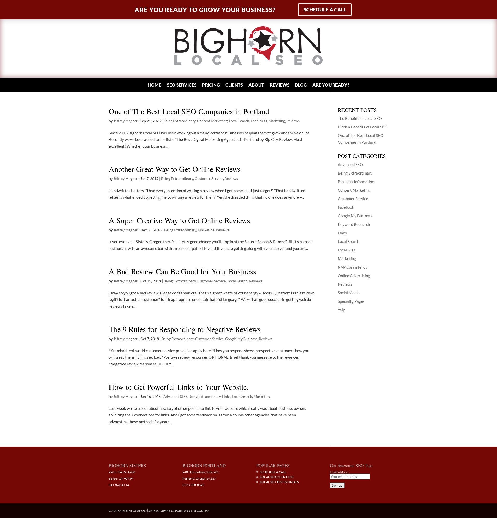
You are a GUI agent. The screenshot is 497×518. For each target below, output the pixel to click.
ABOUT (256, 85)
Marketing (276, 121)
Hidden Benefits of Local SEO (363, 127)
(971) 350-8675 (193, 485)
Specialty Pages (351, 301)
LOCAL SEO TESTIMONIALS (279, 482)
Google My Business (241, 338)
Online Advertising (354, 275)
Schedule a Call (325, 9)
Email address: (339, 472)
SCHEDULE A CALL (273, 472)
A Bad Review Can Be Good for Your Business (182, 271)
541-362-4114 (119, 485)
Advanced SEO (175, 396)
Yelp (341, 309)
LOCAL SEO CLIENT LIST (277, 477)
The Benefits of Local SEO (360, 118)
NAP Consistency (352, 267)
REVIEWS (279, 85)
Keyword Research (354, 224)
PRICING (211, 85)
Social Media (349, 292)
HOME (154, 85)
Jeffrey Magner (125, 121)
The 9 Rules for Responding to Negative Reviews (185, 329)
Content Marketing (212, 121)
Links (226, 396)
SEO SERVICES (181, 85)
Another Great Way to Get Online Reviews (175, 169)
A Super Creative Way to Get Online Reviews (179, 220)
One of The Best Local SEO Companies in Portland (189, 111)
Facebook (346, 207)
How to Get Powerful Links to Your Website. (179, 387)
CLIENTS (234, 85)
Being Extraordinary (179, 121)
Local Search (239, 121)
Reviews (293, 121)
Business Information (356, 181)
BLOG (301, 85)
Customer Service (209, 178)
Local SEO (259, 121)
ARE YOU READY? (330, 85)
